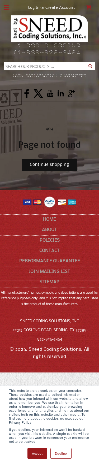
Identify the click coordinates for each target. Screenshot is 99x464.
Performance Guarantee (49, 261)
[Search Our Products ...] (90, 66)
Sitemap (49, 282)
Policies (50, 240)
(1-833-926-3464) (49, 53)
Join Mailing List (49, 271)
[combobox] (49, 66)
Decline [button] (61, 453)
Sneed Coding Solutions (55, 349)
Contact (49, 250)
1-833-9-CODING (49, 46)
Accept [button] (37, 453)
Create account (60, 8)
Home (49, 219)
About (49, 229)
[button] (6, 7)
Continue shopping (49, 164)
